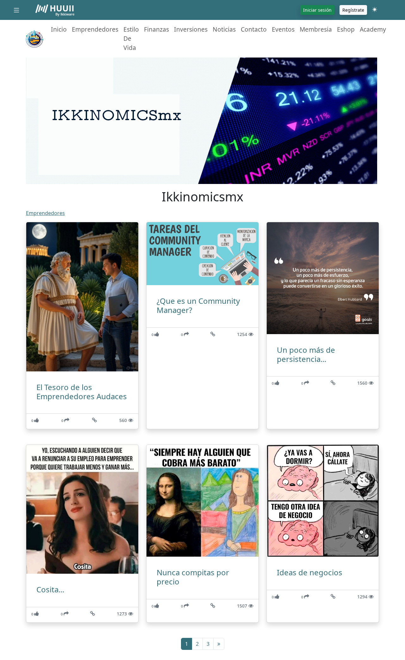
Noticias (224, 29)
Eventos (283, 29)
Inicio (59, 29)
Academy (373, 29)
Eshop (346, 29)
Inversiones (191, 29)
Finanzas (156, 29)
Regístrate (353, 10)
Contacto (254, 29)
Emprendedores (95, 29)
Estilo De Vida (131, 38)
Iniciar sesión (317, 10)
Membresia (316, 29)
